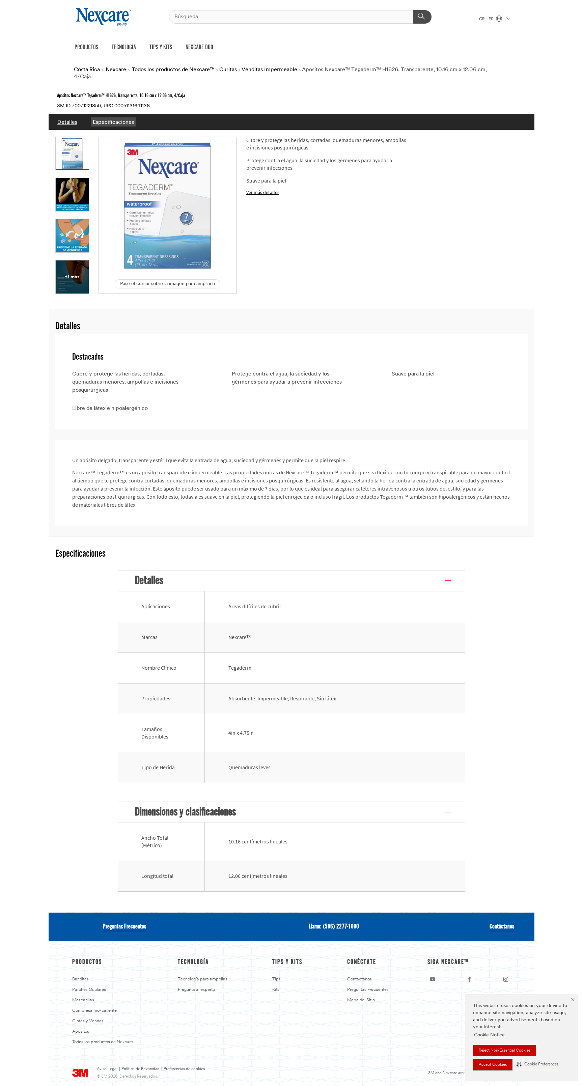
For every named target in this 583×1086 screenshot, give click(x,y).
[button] (537, 1064)
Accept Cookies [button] (493, 1065)
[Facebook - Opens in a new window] (469, 979)
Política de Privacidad (140, 1069)
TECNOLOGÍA (124, 48)
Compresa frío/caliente (94, 1010)
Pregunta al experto (196, 989)
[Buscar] (422, 17)
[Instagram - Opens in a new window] (506, 979)
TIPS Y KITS (160, 48)
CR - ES (486, 19)
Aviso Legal (107, 1069)
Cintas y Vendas (88, 1021)
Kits (275, 989)
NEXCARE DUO (199, 48)
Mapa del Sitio (361, 1000)
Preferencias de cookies (184, 1069)
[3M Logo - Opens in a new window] (104, 17)
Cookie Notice (489, 1035)
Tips (276, 979)
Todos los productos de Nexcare (102, 1042)
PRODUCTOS (86, 48)
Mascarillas (83, 1000)
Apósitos (80, 1031)
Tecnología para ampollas (202, 979)
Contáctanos (502, 927)
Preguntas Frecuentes (124, 927)
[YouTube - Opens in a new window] (432, 979)
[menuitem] (67, 122)
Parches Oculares (89, 989)
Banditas (80, 979)
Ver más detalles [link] (262, 193)
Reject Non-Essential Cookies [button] (504, 1051)
